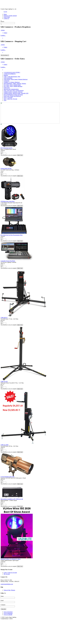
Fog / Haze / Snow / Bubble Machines (13, 86)
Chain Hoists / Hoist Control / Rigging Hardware (16, 79)
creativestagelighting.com (7, 584)
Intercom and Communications (11, 89)
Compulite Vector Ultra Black (8, 261)
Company (3, 604)
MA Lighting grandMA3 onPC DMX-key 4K (12, 499)
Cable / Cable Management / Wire (12, 76)
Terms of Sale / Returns (9, 590)
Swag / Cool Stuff (8, 97)
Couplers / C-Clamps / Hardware (12, 82)
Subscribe (3, 609)
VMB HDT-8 (4, 317)
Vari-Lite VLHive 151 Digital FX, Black (10, 559)
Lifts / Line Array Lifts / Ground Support (14, 90)
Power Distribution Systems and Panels (13, 94)
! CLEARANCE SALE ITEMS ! (12, 72)
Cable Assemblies (8, 78)
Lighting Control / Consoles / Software (13, 92)
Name (2, 596)
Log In (5, 11)
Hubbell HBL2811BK (6, 168)
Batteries (6, 75)
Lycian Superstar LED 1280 (7, 476)
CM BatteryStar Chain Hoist (7, 201)
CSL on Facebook (8, 612)
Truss (5, 100)
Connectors (6, 80)
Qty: (2, 153)
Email (2, 600)
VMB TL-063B (4, 444)
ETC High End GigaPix (6, 148)
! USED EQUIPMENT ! (10, 73)
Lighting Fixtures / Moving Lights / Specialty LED (16, 93)
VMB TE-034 (4, 381)
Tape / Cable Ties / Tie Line (10, 99)
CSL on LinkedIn (8, 614)
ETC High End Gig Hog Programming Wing (12, 235)
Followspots (7, 87)
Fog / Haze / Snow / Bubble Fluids (12, 85)
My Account (7, 574)
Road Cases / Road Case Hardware (12, 96)
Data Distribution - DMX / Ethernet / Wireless (15, 83)
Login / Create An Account (10, 572)
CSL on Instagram (8, 613)
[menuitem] (33, 33)
